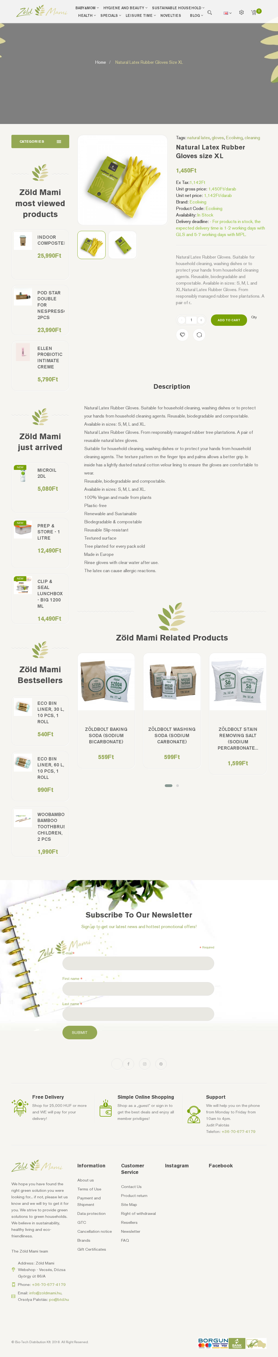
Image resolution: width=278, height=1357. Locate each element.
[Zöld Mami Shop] (42, 11)
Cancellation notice (94, 1231)
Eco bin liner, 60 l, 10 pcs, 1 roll (50, 768)
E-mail (68, 953)
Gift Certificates (91, 1249)
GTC (81, 1222)
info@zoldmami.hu (45, 1293)
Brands (83, 1240)
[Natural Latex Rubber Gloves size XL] (91, 245)
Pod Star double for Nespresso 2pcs (51, 305)
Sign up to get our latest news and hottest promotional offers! (139, 926)
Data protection (91, 1213)
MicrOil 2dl (46, 473)
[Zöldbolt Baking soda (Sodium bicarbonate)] (106, 681)
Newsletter (130, 1231)
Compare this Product (199, 335)
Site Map (129, 1204)
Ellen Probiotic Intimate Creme (49, 358)
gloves (218, 137)
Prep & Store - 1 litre (48, 532)
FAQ (125, 1240)
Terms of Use (89, 1189)
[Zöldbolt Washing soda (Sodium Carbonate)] (172, 681)
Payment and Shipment (89, 1201)
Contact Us (131, 1186)
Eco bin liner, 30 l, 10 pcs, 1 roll (50, 712)
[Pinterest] (161, 1064)
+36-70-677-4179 (238, 1131)
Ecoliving (234, 137)
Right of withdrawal (138, 1213)
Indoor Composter (51, 240)
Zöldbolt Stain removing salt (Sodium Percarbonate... (238, 739)
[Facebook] (128, 1064)
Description (171, 386)
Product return (134, 1195)
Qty (254, 317)
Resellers (129, 1222)
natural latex (198, 137)
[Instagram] (144, 1064)
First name (72, 978)
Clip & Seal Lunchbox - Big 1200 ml (50, 594)
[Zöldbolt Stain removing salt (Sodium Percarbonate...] (238, 681)
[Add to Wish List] (182, 335)
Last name (72, 1004)
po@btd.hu (59, 1299)
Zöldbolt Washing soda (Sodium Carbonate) (171, 735)
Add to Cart (229, 320)
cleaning (252, 137)
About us (85, 1180)
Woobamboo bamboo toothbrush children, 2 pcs (51, 827)
